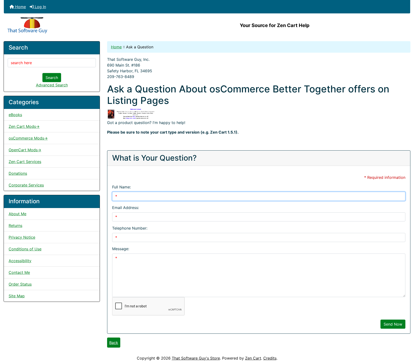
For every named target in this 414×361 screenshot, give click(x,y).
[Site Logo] (71, 25)
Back (113, 342)
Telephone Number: (129, 228)
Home (20, 6)
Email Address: (125, 207)
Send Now (393, 324)
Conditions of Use (25, 249)
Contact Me (19, 272)
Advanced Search (52, 85)
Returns (15, 225)
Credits (269, 358)
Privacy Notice (22, 237)
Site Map (17, 295)
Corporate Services (26, 185)
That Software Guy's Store (196, 358)
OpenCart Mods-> (25, 149)
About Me (17, 213)
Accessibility (20, 260)
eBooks (15, 114)
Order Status (20, 284)
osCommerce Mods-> (28, 138)
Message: (120, 248)
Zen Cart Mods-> (24, 126)
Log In (40, 6)
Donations (18, 173)
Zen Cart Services (25, 161)
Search (52, 77)
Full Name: (121, 187)
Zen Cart (253, 358)
